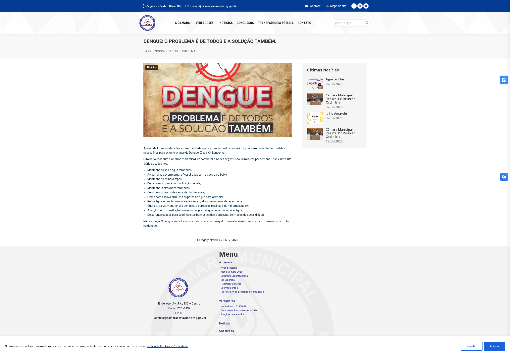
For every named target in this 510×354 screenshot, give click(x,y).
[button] (448, 7)
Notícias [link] (152, 67)
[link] (504, 80)
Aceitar (494, 346)
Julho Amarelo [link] (336, 113)
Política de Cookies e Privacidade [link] (167, 346)
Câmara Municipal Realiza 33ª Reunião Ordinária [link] (340, 98)
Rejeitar (472, 346)
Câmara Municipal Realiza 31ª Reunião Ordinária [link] (340, 133)
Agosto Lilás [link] (335, 79)
